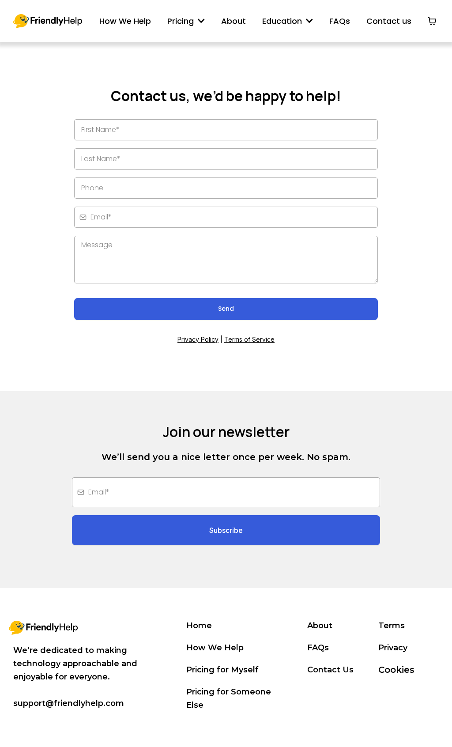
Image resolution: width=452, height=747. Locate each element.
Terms (391, 625)
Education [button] (283, 20)
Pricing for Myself (222, 670)
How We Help (215, 648)
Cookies (396, 669)
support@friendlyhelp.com (68, 703)
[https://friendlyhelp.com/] (47, 21)
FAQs (318, 648)
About (319, 625)
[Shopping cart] (432, 21)
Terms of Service (249, 339)
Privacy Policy (197, 339)
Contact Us (330, 670)
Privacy (392, 648)
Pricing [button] (181, 20)
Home (199, 625)
